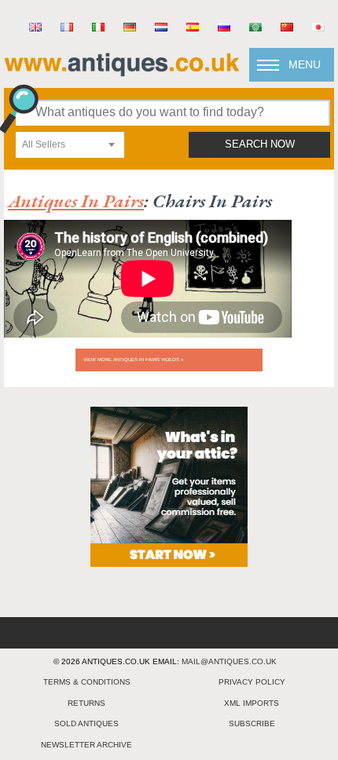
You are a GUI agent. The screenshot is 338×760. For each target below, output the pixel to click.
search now (260, 144)
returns (86, 703)
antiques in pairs (76, 200)
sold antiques (86, 723)
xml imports (251, 703)
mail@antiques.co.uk (229, 661)
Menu (304, 64)
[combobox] (70, 145)
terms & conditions (86, 682)
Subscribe (252, 723)
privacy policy (252, 682)
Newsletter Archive (86, 744)
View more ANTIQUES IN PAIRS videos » (133, 359)
